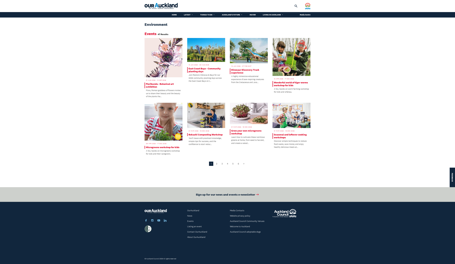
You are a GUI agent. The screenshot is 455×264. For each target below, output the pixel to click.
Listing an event (194, 226)
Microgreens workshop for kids (162, 147)
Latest (187, 15)
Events (190, 221)
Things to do (206, 15)
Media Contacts (237, 210)
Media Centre (305, 15)
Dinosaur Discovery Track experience (245, 71)
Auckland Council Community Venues (247, 221)
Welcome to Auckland (240, 226)
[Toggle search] (296, 6)
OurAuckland (193, 210)
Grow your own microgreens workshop (246, 132)
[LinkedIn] (165, 220)
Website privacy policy (240, 216)
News (189, 216)
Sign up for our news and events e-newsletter (225, 194)
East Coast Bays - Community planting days (205, 70)
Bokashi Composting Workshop (206, 134)
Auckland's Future (231, 15)
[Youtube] (158, 220)
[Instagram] (152, 220)
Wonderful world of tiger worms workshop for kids (291, 84)
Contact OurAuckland (197, 231)
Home (174, 15)
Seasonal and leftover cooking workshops (290, 136)
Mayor (253, 15)
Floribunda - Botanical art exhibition (160, 85)
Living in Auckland (272, 15)
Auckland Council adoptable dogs (245, 231)
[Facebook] (146, 220)
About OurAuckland (196, 237)
